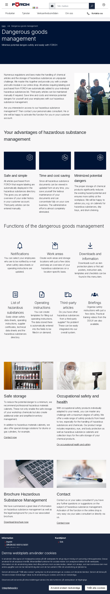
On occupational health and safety (74, 444)
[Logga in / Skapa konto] (104, 4)
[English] (37, 7)
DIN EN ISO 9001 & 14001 (17, 545)
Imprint (9, 542)
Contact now (10, 437)
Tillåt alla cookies (96, 587)
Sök (61, 542)
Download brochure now (16, 522)
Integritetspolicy (10, 587)
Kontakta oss (97, 13)
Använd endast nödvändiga (65, 587)
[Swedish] (34, 7)
